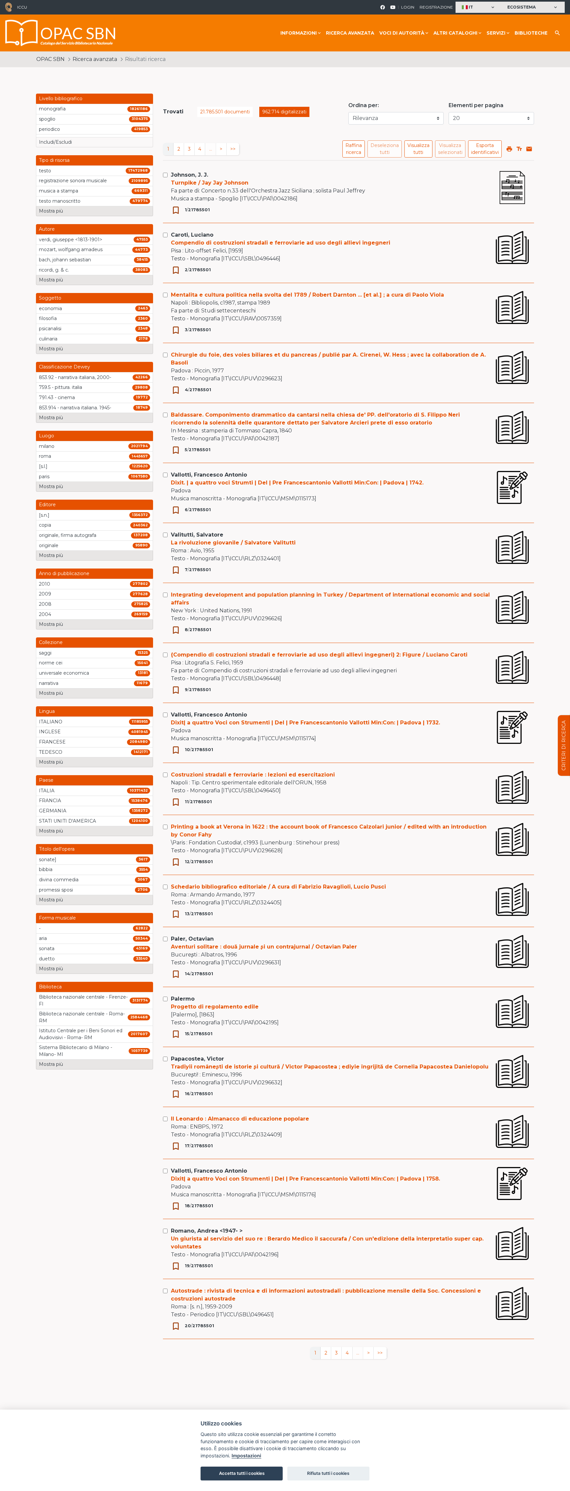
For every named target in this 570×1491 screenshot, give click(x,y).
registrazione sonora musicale (73, 181)
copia (45, 525)
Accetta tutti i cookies (242, 1473)
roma (45, 456)
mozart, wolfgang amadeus (71, 249)
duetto (47, 959)
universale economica (64, 673)
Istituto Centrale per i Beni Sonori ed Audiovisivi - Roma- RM (80, 1034)
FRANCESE (52, 742)
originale (48, 545)
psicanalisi (50, 329)
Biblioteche (531, 33)
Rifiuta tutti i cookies (328, 1473)
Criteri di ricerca (564, 745)
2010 (44, 584)
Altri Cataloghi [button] (455, 33)
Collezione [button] (51, 642)
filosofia (48, 318)
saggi (45, 653)
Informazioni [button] (298, 33)
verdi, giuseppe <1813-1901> (70, 240)
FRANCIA (50, 801)
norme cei (50, 663)
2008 (45, 604)
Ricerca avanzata (350, 33)
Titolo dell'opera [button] (57, 849)
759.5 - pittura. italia (60, 387)
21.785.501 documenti (225, 112)
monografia (52, 109)
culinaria (48, 339)
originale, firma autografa (67, 535)
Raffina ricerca (353, 148)
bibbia (45, 869)
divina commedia (59, 880)
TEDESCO (50, 752)
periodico (49, 129)
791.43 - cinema (57, 397)
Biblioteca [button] (50, 987)
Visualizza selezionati (450, 148)
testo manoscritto (59, 201)
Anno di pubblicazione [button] (64, 573)
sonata (46, 948)
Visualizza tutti (418, 148)
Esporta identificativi (485, 148)
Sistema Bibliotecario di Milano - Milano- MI (75, 1050)
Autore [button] (47, 229)
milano (46, 446)
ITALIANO (50, 722)
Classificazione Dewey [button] (64, 367)
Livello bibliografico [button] (60, 99)
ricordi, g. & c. (54, 270)
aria (43, 938)
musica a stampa (58, 191)
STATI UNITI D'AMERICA (67, 821)
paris (44, 477)
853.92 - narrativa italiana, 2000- (75, 377)
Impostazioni (246, 1455)
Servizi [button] (496, 33)
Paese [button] (46, 780)
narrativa (48, 683)
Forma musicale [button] (57, 918)
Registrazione (436, 7)
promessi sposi (56, 890)
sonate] (47, 859)
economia (50, 308)
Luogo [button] (46, 436)
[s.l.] (43, 466)
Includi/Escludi (55, 142)
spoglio (47, 119)
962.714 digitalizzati (284, 112)
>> (233, 149)
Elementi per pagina (476, 105)
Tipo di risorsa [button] (54, 160)
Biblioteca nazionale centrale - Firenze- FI (83, 1000)
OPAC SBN (50, 59)
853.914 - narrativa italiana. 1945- (75, 408)
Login (407, 7)
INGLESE (50, 732)
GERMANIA (52, 811)
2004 (45, 614)
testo (45, 171)
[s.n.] (44, 515)
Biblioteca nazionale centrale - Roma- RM (82, 1017)
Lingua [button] (47, 711)
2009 (45, 594)
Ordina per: (363, 105)
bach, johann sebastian (65, 260)
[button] (479, 7)
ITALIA (46, 791)
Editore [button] (47, 505)
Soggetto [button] (50, 298)
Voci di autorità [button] (401, 33)
